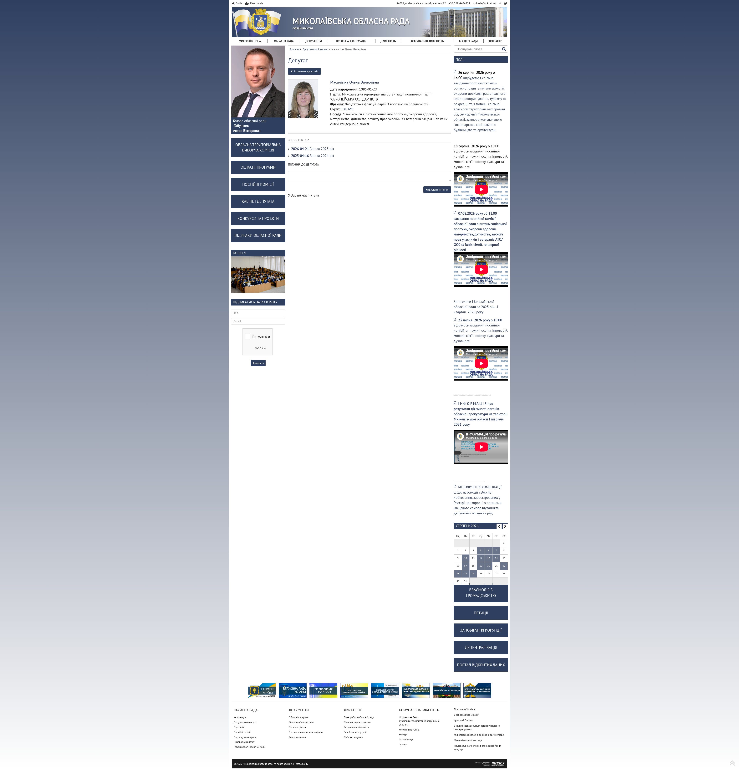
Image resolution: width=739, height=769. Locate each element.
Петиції (481, 612)
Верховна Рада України (466, 714)
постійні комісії (258, 184)
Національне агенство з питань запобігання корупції (477, 747)
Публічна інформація (351, 41)
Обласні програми (298, 717)
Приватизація (406, 739)
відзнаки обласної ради (258, 235)
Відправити (258, 362)
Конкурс (403, 734)
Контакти (495, 41)
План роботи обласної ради (359, 717)
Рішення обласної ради (301, 722)
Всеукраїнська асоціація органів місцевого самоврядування (477, 727)
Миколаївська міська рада (468, 740)
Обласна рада (284, 41)
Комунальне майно (409, 729)
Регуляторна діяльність (356, 727)
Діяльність (388, 41)
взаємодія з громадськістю (481, 592)
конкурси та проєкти (258, 218)
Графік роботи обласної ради (249, 747)
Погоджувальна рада (245, 737)
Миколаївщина (250, 41)
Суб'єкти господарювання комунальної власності (419, 722)
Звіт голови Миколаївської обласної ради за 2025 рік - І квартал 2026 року (476, 306)
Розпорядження (297, 737)
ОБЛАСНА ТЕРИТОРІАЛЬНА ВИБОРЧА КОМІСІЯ (258, 147)
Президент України (464, 709)
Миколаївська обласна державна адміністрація (479, 734)
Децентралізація (481, 647)
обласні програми (258, 167)
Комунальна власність (427, 41)
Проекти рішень (297, 727)
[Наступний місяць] (505, 526)
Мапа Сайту (302, 764)
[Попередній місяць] (499, 526)
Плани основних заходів (357, 722)
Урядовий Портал (463, 720)
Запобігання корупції (355, 732)
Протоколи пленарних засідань (306, 732)
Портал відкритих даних (481, 664)
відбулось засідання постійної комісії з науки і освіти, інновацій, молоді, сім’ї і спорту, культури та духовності (481, 330)
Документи (313, 41)
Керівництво (240, 717)
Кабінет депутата (258, 201)
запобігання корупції (481, 630)
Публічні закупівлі (353, 737)
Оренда (403, 744)
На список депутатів (305, 71)
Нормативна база (408, 717)
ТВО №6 (347, 109)
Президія (239, 727)
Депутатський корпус (245, 722)
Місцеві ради (468, 41)
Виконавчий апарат (244, 742)
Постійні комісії (242, 732)
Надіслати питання (437, 189)
